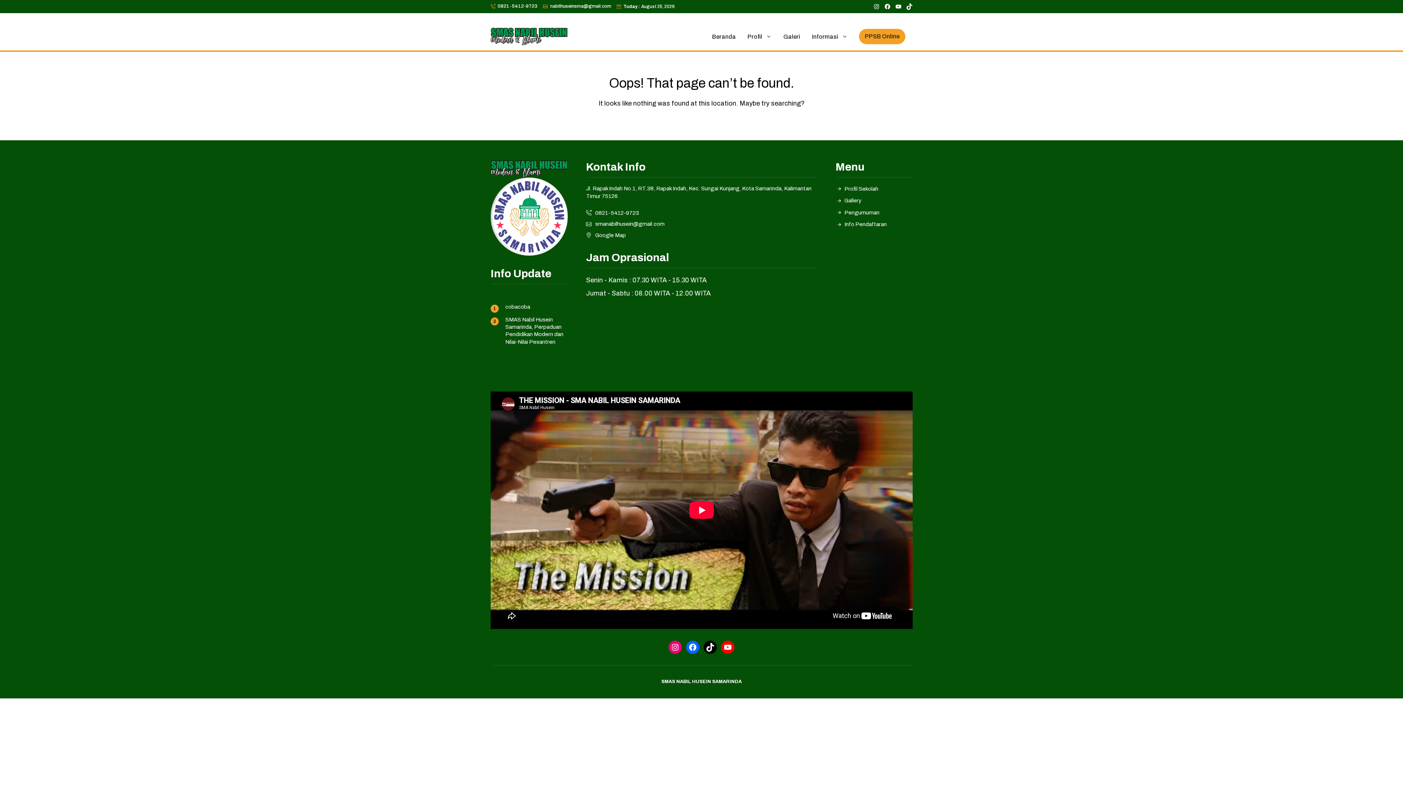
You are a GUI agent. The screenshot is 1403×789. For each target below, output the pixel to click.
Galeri (791, 37)
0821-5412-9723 (517, 6)
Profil (755, 37)
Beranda (724, 37)
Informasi (825, 37)
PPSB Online (882, 36)
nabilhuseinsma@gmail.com (580, 6)
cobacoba (517, 307)
